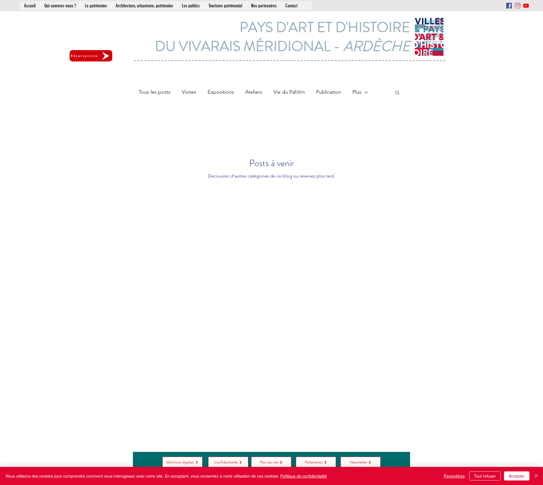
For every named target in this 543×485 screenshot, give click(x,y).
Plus (356, 92)
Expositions (221, 92)
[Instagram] (517, 5)
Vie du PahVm (289, 92)
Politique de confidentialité (303, 476)
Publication (328, 92)
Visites (189, 92)
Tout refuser (485, 476)
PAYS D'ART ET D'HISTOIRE (325, 27)
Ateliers (253, 92)
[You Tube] (526, 5)
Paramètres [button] (454, 476)
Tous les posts (155, 92)
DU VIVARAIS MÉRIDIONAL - (282, 46)
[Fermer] (536, 475)
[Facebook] (509, 5)
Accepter (517, 476)
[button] (397, 93)
